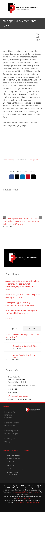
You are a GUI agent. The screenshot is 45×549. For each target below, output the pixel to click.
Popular (13, 328)
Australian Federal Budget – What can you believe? (22, 335)
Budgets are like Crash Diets (25, 346)
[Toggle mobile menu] (41, 15)
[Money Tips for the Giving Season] (8, 355)
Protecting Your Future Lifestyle (11, 432)
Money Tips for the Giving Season (24, 356)
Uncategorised (33, 160)
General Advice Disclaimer (20, 492)
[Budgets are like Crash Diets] (8, 346)
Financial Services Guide (23, 498)
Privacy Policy (35, 492)
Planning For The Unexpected (11, 424)
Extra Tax (9, 318)
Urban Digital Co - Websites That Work (27, 502)
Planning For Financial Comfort (9, 415)
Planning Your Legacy (10, 440)
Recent (31, 328)
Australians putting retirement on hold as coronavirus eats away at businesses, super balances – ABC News (22, 221)
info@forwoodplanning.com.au (18, 396)
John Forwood (9, 160)
